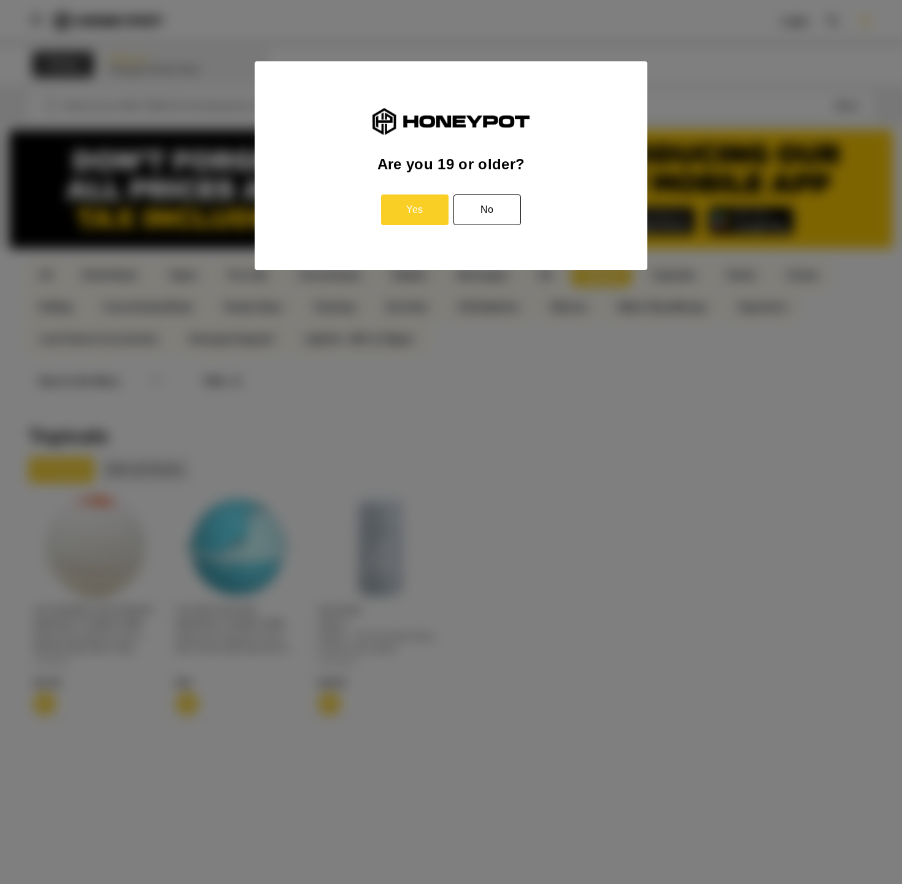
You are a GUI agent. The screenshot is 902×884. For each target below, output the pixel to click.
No (486, 209)
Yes (414, 209)
